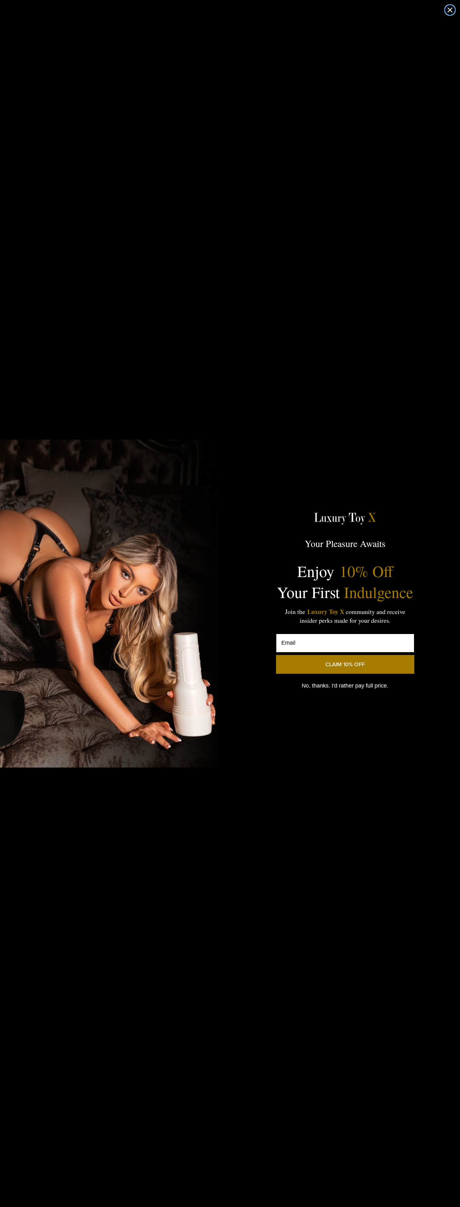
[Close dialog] (450, 10)
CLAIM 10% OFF (345, 664)
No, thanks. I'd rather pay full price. (345, 686)
